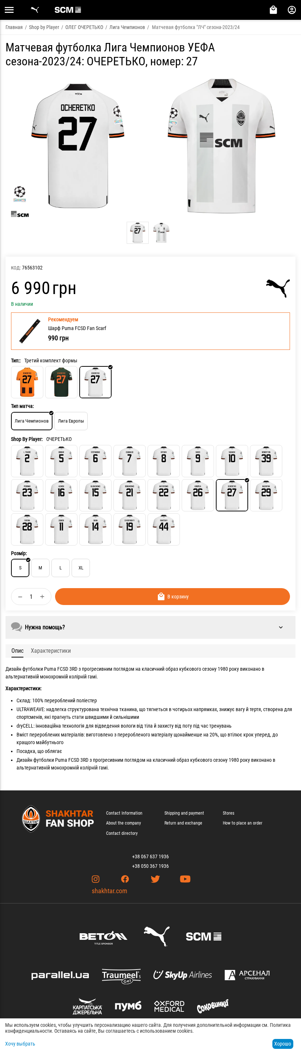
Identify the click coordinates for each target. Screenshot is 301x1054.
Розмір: (19, 553)
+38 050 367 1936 (150, 866)
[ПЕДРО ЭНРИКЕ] (27, 495)
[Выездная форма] (61, 382)
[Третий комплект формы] (95, 382)
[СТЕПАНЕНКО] (95, 461)
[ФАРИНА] (27, 529)
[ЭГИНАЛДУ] (129, 461)
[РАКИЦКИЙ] (164, 529)
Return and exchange (183, 823)
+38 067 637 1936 (150, 856)
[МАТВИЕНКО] (164, 495)
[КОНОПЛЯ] (198, 495)
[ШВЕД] (198, 461)
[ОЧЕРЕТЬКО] (232, 495)
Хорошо (282, 1044)
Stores (228, 813)
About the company (123, 823)
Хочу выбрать (20, 1044)
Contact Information (124, 813)
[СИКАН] (95, 529)
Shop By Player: (27, 439)
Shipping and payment (184, 813)
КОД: (16, 268)
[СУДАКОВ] (232, 461)
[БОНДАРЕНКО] (129, 495)
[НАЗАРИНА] (266, 495)
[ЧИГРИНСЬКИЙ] (129, 529)
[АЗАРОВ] (61, 495)
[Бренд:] (278, 288)
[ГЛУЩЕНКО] (95, 495)
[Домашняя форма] (27, 382)
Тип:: (16, 360)
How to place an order (242, 823)
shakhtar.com (109, 891)
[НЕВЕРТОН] (266, 461)
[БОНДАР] (61, 461)
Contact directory (122, 833)
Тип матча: (22, 406)
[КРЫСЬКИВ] (164, 461)
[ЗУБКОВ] (61, 529)
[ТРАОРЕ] (27, 461)
